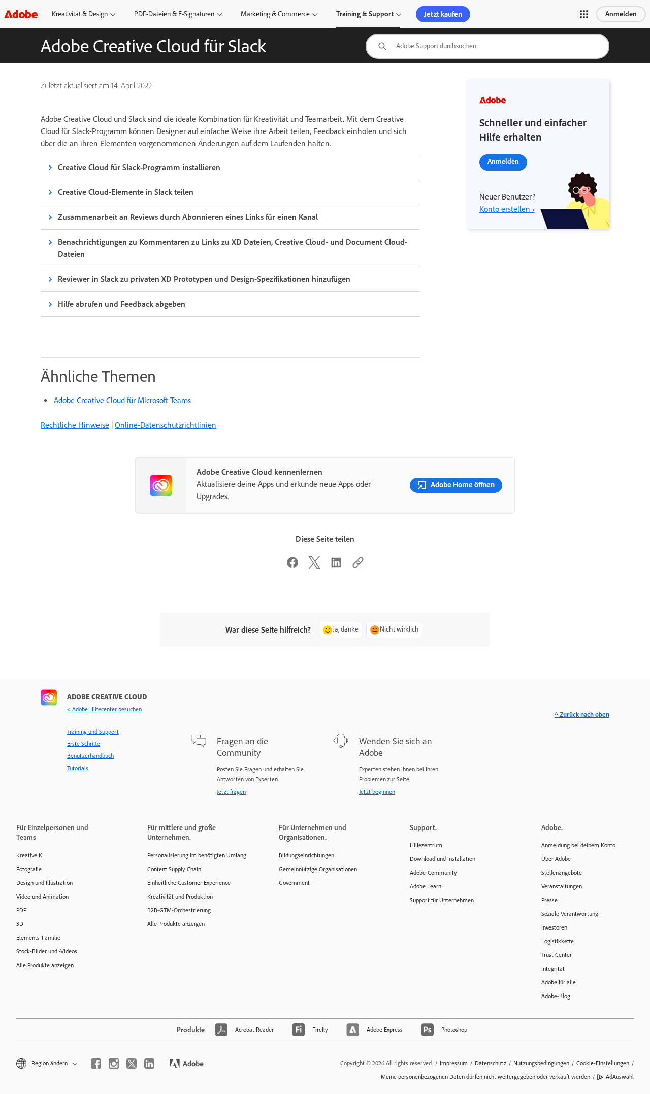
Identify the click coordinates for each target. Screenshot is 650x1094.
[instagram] (114, 1063)
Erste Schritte (83, 743)
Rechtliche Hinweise (75, 425)
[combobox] (487, 46)
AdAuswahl (620, 1076)
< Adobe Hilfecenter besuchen (104, 709)
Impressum (454, 1063)
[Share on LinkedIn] (336, 566)
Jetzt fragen (231, 791)
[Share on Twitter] (314, 566)
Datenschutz (490, 1063)
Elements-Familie (38, 937)
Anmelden (621, 14)
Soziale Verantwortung (569, 913)
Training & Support (365, 14)
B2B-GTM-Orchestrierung (179, 910)
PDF (21, 910)
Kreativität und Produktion (180, 896)
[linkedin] (149, 1063)
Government (294, 882)
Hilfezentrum (426, 845)
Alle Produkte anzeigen (45, 965)
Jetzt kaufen (443, 14)
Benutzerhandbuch (90, 755)
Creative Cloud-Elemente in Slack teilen (125, 192)
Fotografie (29, 869)
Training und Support (93, 731)
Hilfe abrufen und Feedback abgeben (121, 304)
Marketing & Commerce (275, 14)
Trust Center (556, 954)
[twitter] (131, 1063)
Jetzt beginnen (377, 791)
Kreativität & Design (80, 14)
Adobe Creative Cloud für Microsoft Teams (122, 400)
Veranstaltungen (561, 886)
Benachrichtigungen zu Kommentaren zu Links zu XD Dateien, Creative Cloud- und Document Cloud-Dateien (232, 248)
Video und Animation (42, 896)
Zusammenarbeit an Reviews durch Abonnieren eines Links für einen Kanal (188, 217)
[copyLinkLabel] (358, 566)
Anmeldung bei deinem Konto (578, 845)
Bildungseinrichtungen (306, 855)
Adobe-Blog (555, 996)
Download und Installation (442, 859)
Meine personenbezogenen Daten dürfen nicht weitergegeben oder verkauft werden (485, 1076)
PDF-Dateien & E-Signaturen (174, 14)
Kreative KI (30, 855)
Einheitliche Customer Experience (189, 882)
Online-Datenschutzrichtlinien (165, 425)
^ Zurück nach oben (582, 714)
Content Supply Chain (174, 869)
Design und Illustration (44, 882)
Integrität (553, 968)
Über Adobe (556, 859)
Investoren (554, 927)
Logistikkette (557, 941)
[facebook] (96, 1063)
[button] (584, 14)
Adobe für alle (558, 982)
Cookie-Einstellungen (602, 1063)
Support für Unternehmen (442, 900)
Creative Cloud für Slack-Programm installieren (139, 167)
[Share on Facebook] (292, 566)
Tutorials (77, 768)
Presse (549, 900)
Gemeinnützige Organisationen (318, 869)
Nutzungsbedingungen (541, 1063)
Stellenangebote (561, 872)
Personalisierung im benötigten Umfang (196, 855)
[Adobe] (21, 14)
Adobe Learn (425, 886)
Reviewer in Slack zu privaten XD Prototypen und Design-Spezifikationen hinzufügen (204, 279)
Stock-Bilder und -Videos (46, 951)
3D (19, 923)
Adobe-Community (433, 872)
